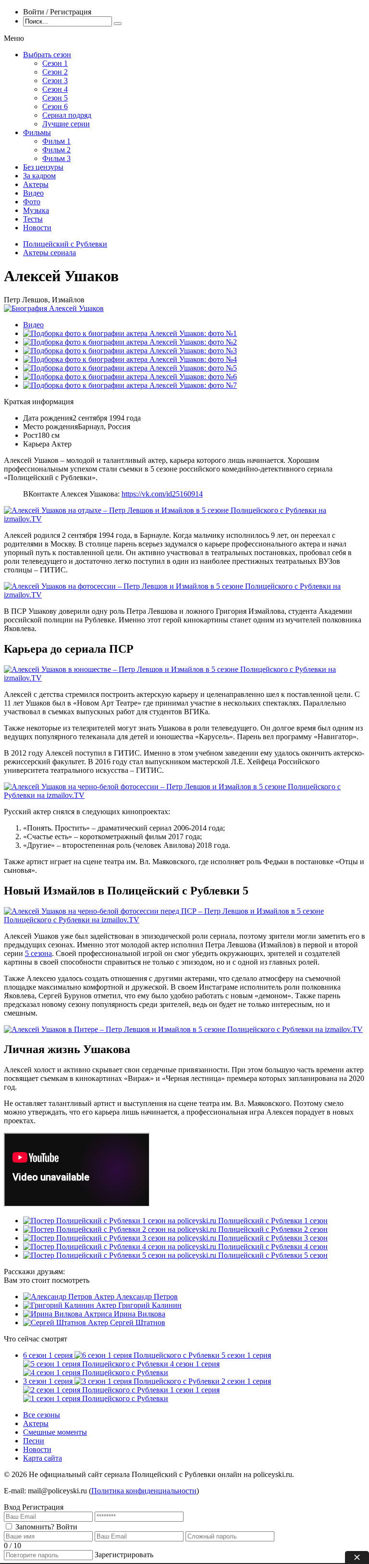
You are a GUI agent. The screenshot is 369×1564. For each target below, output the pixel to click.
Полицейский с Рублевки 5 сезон (273, 1255)
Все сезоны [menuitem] (41, 1415)
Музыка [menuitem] (36, 210)
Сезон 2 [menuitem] (55, 72)
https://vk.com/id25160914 (162, 494)
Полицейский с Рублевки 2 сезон (273, 1229)
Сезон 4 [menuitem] (55, 89)
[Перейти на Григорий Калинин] (59, 1305)
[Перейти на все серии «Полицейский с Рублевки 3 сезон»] (120, 1238)
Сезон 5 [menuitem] (55, 98)
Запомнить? (34, 1527)
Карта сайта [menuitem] (42, 1458)
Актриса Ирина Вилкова (124, 1314)
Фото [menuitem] (31, 202)
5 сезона (38, 953)
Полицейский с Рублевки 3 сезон (273, 1238)
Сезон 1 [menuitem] (55, 63)
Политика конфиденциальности (144, 1491)
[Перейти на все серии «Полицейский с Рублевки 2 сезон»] (120, 1229)
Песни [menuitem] (33, 1441)
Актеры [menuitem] (36, 184)
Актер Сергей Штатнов (126, 1322)
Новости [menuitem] (37, 227)
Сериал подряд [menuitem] (66, 115)
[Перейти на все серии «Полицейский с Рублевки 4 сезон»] (120, 1246)
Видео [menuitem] (33, 193)
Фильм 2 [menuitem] (56, 150)
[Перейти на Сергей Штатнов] (55, 1322)
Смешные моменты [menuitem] (55, 1432)
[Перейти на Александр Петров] (58, 1296)
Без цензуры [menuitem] (43, 167)
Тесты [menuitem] (33, 219)
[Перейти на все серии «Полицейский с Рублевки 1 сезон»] (120, 1220)
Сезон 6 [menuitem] (55, 106)
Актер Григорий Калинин (139, 1305)
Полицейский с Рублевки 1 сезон (273, 1220)
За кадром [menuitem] (39, 176)
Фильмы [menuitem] (37, 132)
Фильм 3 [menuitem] (56, 158)
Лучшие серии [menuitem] (66, 124)
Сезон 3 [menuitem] (55, 80)
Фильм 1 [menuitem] (56, 141)
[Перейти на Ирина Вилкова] (53, 1314)
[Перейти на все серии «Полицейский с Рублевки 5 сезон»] (120, 1255)
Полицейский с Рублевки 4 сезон (273, 1246)
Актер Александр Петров (136, 1296)
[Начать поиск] (118, 23)
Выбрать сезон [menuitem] (47, 54)
